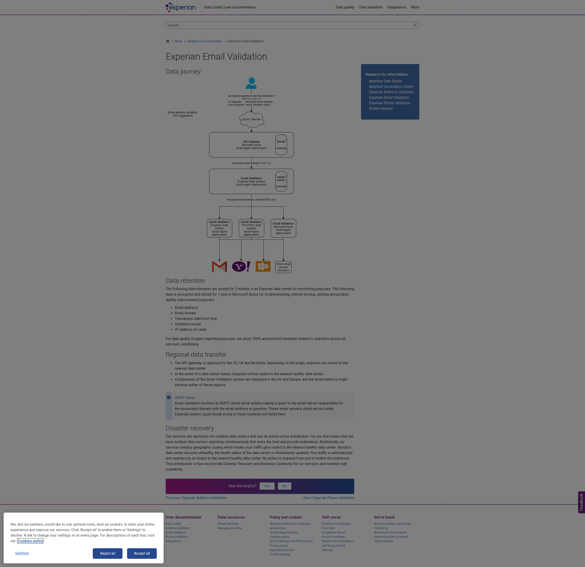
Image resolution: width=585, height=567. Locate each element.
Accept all (142, 553)
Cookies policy (30, 541)
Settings (22, 553)
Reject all (107, 553)
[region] (84, 538)
